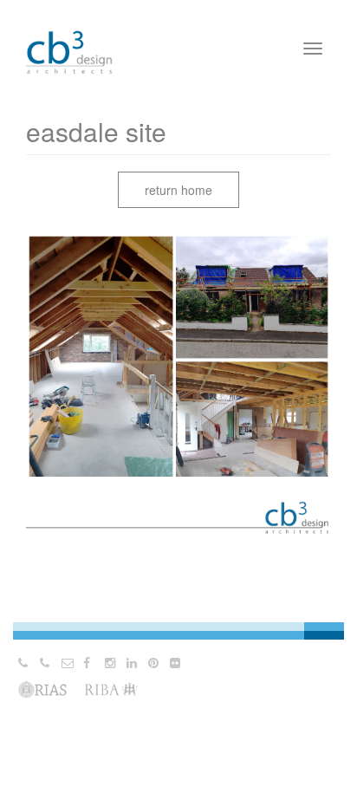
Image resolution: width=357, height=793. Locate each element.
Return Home (178, 189)
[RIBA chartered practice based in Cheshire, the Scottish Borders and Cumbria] (69, 34)
